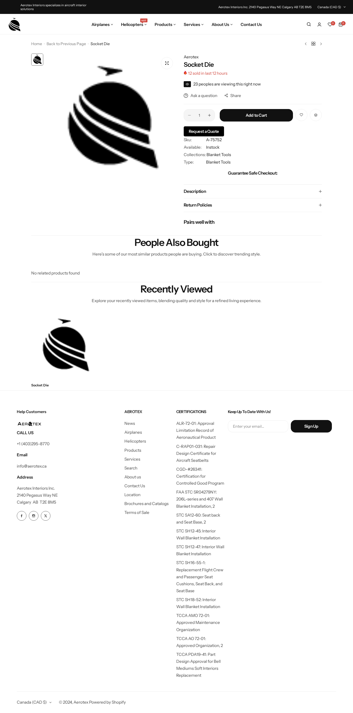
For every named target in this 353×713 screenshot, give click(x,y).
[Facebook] (21, 516)
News (129, 423)
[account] (319, 24)
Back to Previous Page (66, 43)
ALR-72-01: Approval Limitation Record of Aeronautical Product (196, 430)
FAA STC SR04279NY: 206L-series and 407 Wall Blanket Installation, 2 (199, 499)
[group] (111, 119)
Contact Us (134, 485)
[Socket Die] (64, 345)
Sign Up (311, 426)
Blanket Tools (219, 154)
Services (132, 459)
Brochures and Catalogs (146, 503)
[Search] (309, 24)
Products (132, 450)
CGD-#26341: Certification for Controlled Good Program (200, 476)
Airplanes (133, 432)
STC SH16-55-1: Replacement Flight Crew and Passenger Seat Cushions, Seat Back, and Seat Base (199, 576)
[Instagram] (33, 516)
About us (132, 477)
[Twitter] (45, 516)
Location (132, 494)
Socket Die (40, 385)
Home (36, 43)
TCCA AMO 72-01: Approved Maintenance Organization (198, 622)
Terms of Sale (136, 512)
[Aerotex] (14, 24)
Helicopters (135, 441)
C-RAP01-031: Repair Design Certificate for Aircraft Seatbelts (196, 453)
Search (130, 468)
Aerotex (191, 57)
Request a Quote (204, 131)
